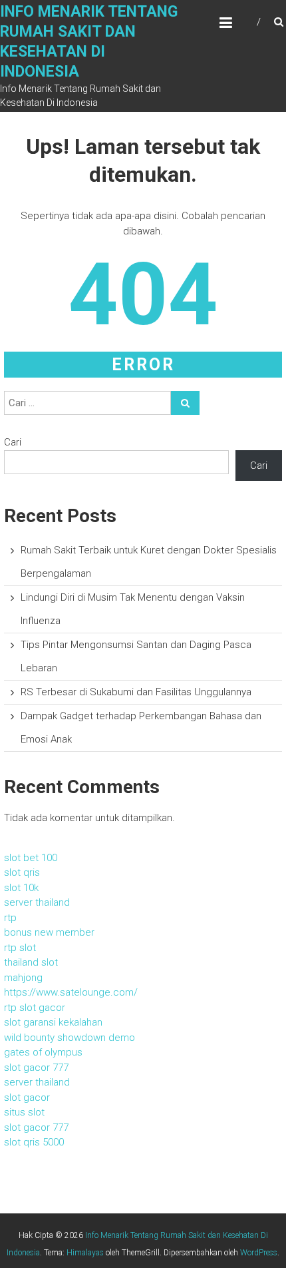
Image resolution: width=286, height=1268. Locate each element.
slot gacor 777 (36, 1068)
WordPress (258, 1252)
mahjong (23, 978)
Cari (12, 442)
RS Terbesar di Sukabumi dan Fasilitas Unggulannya (136, 692)
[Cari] (185, 403)
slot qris (22, 872)
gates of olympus (43, 1052)
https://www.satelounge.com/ (71, 992)
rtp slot (20, 948)
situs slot (24, 1112)
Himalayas (85, 1252)
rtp (10, 918)
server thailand (37, 902)
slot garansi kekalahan (53, 1022)
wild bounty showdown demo (69, 1038)
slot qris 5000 (34, 1142)
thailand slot (31, 962)
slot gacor (27, 1098)
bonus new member (49, 932)
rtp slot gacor (34, 1008)
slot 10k (21, 888)
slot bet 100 (30, 858)
